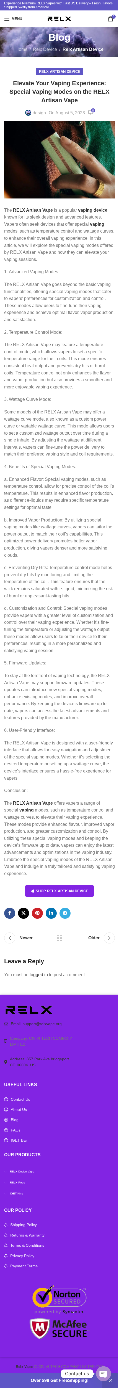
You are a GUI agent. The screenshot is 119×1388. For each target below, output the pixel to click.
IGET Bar (19, 1140)
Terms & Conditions (27, 1245)
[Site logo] (59, 18)
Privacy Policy (22, 1256)
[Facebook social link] (9, 913)
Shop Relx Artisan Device (62, 891)
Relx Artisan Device (83, 49)
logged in (39, 974)
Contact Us (20, 1099)
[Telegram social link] (65, 913)
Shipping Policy (23, 1225)
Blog (15, 1119)
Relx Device (45, 49)
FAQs (15, 1130)
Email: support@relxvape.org (36, 1024)
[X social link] (23, 913)
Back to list (59, 937)
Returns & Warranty (27, 1235)
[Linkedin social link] (51, 913)
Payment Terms (24, 1266)
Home (21, 49)
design (39, 113)
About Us (19, 1109)
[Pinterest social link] (37, 913)
